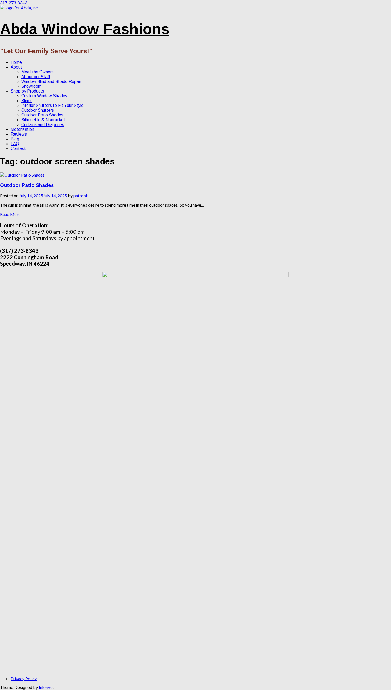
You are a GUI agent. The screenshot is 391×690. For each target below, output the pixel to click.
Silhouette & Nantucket (43, 120)
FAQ (15, 143)
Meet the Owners (37, 72)
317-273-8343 (13, 2)
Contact (18, 148)
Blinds (26, 100)
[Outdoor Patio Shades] (22, 174)
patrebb (81, 195)
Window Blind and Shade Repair (51, 81)
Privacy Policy (24, 678)
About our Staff (35, 76)
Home (16, 62)
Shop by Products (27, 91)
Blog (15, 139)
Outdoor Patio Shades (42, 115)
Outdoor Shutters (37, 110)
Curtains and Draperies (42, 124)
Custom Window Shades (44, 96)
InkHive (46, 687)
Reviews (19, 134)
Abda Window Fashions (84, 28)
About (16, 67)
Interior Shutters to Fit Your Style (52, 105)
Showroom (31, 86)
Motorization (22, 129)
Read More (10, 214)
